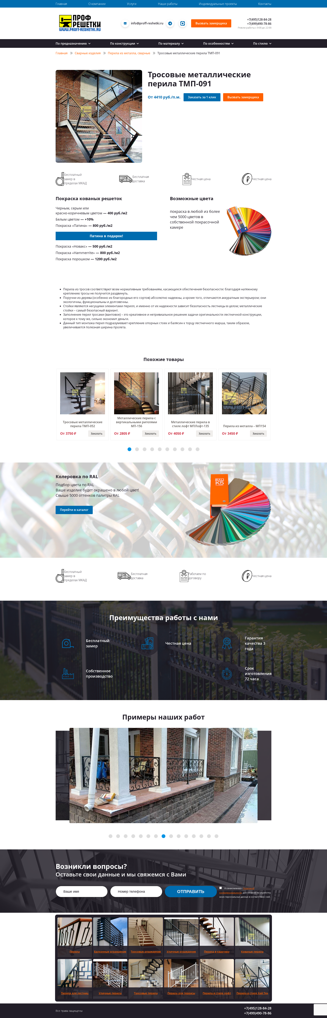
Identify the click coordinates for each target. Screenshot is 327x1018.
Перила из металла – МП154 (244, 426)
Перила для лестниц (74, 993)
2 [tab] (137, 449)
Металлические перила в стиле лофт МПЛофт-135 (190, 424)
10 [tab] (197, 449)
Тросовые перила (146, 993)
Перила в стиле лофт (217, 993)
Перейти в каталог (74, 510)
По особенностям (217, 43)
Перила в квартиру (217, 951)
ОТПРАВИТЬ (190, 891)
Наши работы (168, 4)
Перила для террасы (181, 993)
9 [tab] (190, 449)
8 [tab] (182, 449)
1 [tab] (129, 449)
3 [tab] (144, 449)
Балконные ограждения (110, 951)
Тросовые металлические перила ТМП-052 (82, 424)
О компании (97, 4)
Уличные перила (110, 993)
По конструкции (123, 43)
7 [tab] (175, 449)
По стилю (261, 43)
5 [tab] (160, 449)
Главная (61, 4)
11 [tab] (186, 836)
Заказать (96, 433)
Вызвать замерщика (211, 23)
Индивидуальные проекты (218, 4)
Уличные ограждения (181, 951)
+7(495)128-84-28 (259, 19)
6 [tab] (167, 449)
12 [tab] (194, 836)
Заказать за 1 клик (202, 97)
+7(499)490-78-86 (259, 24)
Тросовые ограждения (146, 951)
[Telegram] (171, 23)
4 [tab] (152, 449)
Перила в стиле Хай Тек (252, 993)
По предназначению (72, 43)
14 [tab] (209, 836)
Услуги (131, 4)
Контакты (264, 4)
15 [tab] (216, 836)
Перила (75, 951)
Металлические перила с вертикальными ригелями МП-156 (136, 422)
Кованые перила (252, 951)
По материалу (169, 43)
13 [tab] (201, 836)
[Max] (183, 23)
